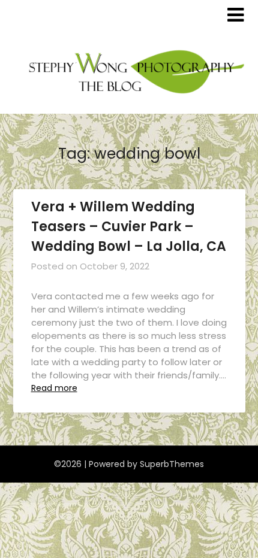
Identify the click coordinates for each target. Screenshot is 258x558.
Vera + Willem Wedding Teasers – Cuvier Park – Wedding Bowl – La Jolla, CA (128, 227)
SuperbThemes (172, 464)
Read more (54, 388)
